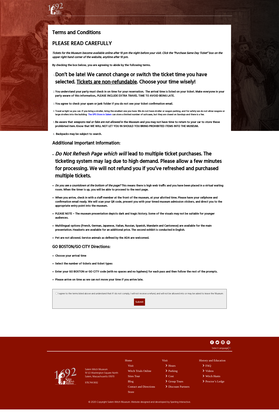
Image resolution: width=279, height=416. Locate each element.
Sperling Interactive (180, 402)
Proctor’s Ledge (214, 381)
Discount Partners (178, 386)
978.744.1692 (91, 383)
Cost (171, 376)
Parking (173, 370)
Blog (131, 381)
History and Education (212, 360)
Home (128, 360)
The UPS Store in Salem (99, 114)
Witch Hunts (212, 376)
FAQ (208, 365)
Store (131, 391)
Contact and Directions (141, 386)
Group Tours (175, 381)
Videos (209, 370)
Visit (131, 365)
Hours (172, 365)
